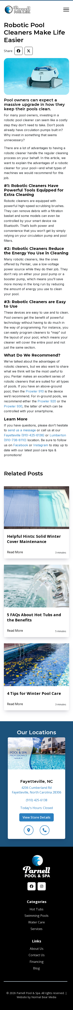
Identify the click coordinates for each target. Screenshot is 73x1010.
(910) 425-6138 (36, 800)
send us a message (21, 430)
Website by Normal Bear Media (36, 997)
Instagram (40, 445)
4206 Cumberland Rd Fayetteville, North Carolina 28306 (36, 790)
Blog (36, 968)
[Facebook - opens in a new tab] (31, 886)
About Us (36, 948)
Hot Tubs (36, 909)
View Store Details (36, 817)
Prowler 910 (34, 391)
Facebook (20, 445)
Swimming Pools (36, 915)
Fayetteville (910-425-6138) (24, 435)
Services (36, 929)
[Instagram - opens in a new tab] (42, 886)
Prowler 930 (13, 406)
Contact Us (37, 955)
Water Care (36, 922)
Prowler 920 (46, 401)
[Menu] (66, 9)
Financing (37, 962)
